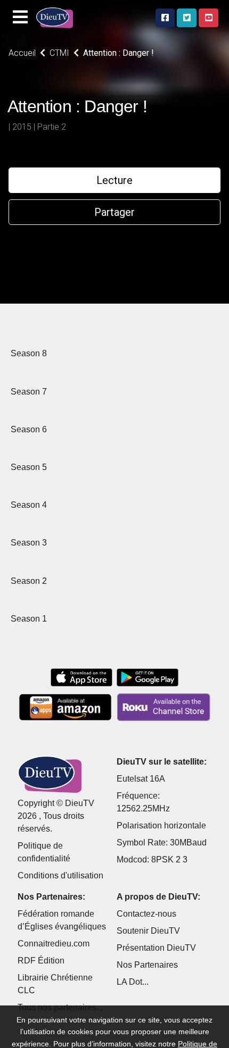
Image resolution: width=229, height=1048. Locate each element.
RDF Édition (41, 960)
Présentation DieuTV (156, 947)
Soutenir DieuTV (148, 930)
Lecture (114, 180)
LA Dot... (133, 981)
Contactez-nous (146, 913)
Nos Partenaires (147, 964)
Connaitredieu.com (53, 943)
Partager (114, 212)
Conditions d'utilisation (60, 875)
